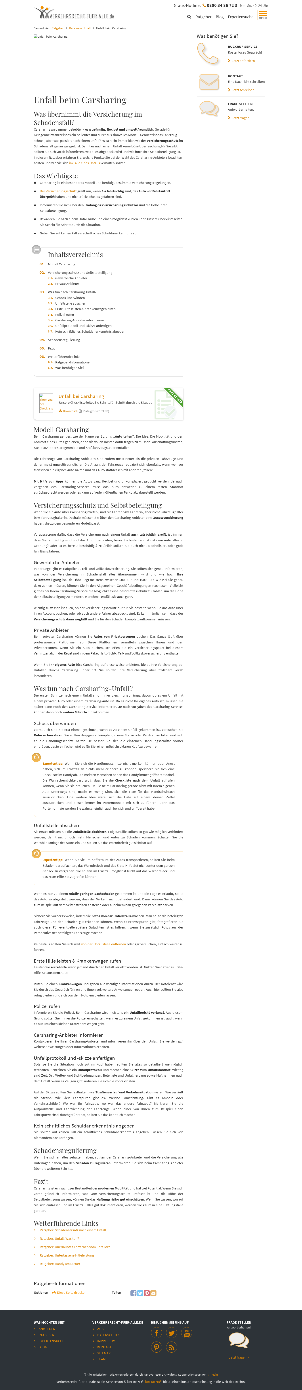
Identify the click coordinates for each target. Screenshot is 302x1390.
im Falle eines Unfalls (84, 163)
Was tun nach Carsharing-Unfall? (72, 292)
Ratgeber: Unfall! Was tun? (59, 1238)
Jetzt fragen (239, 118)
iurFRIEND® (153, 1381)
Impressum (106, 1341)
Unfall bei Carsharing (81, 396)
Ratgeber (203, 16)
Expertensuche (241, 16)
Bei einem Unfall (80, 28)
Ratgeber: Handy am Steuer (60, 1263)
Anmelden (47, 1328)
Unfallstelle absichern (71, 303)
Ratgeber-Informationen (73, 362)
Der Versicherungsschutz (58, 191)
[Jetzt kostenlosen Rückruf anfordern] (209, 54)
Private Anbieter (67, 283)
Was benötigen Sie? (69, 367)
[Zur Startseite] (75, 12)
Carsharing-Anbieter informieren (79, 320)
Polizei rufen (64, 314)
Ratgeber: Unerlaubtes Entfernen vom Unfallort (75, 1247)
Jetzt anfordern (242, 60)
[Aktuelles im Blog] (171, 1347)
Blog (220, 16)
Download (70, 411)
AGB (100, 1328)
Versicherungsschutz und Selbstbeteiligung (80, 272)
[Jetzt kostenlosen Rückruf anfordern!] (239, 1343)
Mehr (215, 1374)
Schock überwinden (70, 297)
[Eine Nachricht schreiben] (209, 82)
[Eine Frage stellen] (209, 110)
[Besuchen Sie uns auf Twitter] (171, 1332)
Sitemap (104, 1353)
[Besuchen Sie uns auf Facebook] (156, 1332)
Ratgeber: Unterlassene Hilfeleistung (67, 1255)
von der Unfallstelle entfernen (104, 944)
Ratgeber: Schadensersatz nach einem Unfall (73, 1230)
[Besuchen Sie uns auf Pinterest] (156, 1347)
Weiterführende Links (64, 356)
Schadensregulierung (64, 340)
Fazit (51, 348)
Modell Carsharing (61, 264)
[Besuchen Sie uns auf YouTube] (186, 1332)
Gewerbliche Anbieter (71, 278)
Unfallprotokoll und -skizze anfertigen (83, 325)
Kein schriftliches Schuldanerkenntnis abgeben (90, 331)
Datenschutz (108, 1335)
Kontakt (104, 1347)
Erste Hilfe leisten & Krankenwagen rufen (85, 309)
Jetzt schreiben (242, 90)
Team (101, 1359)
